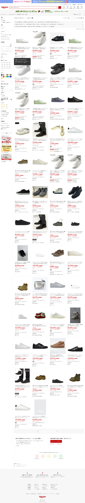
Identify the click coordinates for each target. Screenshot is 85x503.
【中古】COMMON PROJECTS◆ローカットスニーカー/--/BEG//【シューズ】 (22, 172)
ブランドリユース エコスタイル (21, 151)
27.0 (4, 66)
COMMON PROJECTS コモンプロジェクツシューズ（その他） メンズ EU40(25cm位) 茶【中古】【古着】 (57, 263)
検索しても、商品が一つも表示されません (23, 443)
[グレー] (3, 75)
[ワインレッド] (3, 76)
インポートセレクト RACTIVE (39, 150)
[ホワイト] (5, 75)
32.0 (9, 68)
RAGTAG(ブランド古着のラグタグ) (57, 274)
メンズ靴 (17, 466)
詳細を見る (52, 26)
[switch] (11, 99)
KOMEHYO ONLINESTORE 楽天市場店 (57, 119)
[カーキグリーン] (11, 75)
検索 (7, 133)
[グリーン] (7, 76)
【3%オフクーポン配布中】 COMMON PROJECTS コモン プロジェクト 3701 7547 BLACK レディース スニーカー (57, 79)
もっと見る (17, 445)
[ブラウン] (7, 75)
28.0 (9, 66)
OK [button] (28, 61)
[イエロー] (5, 76)
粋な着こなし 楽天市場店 (38, 58)
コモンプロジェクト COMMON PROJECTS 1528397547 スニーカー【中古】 (57, 110)
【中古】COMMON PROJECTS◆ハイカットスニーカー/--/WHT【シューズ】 (57, 202)
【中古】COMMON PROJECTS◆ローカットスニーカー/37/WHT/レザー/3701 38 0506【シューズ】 (57, 233)
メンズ (2, 28)
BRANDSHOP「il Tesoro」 (38, 425)
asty (69, 364)
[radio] (1, 19)
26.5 (2, 66)
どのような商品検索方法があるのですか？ (23, 442)
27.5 (7, 66)
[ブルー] (9, 76)
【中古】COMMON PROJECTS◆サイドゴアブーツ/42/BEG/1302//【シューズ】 (22, 295)
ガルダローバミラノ (72, 58)
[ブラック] (1, 75)
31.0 (7, 68)
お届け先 (2, 88)
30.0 (4, 68)
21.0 (2, 62)
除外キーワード (3, 128)
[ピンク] (1, 76)
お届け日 (2, 92)
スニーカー (23, 466)
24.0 (2, 64)
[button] (81, 4)
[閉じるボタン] (82, 22)
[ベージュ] (9, 75)
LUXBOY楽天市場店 (54, 87)
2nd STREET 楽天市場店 (20, 181)
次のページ (58, 431)
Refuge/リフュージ (54, 58)
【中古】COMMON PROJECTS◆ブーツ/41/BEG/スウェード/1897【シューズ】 (75, 387)
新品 (1, 56)
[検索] (60, 7)
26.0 (9, 64)
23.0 (7, 62)
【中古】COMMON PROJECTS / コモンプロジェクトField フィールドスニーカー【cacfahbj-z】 (57, 140)
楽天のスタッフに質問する (56, 441)
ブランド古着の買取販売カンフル (56, 151)
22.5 (4, 62)
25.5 (7, 64)
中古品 (2, 57)
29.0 (2, 68)
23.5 (9, 62)
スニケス (70, 87)
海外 (4, 86)
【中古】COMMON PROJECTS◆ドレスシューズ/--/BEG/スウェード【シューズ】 (40, 387)
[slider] (11, 46)
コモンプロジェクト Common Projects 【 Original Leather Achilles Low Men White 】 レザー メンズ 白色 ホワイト (40, 263)
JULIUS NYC (18, 271)
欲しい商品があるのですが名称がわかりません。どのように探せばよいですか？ (29, 440)
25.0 (4, 64)
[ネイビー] (11, 76)
